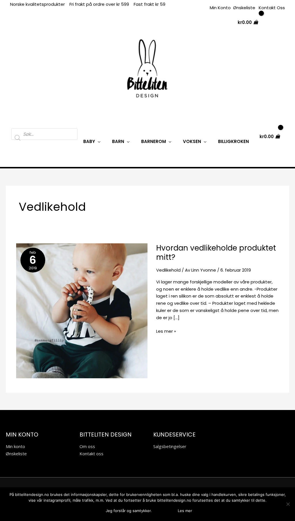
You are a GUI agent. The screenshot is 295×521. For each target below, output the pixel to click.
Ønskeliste (244, 8)
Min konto (15, 446)
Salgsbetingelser (169, 446)
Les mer (185, 510)
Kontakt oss (91, 453)
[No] (288, 504)
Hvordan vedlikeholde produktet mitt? (216, 252)
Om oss (87, 446)
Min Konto (220, 8)
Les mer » (166, 331)
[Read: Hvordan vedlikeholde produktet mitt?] (82, 310)
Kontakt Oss (272, 8)
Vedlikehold (168, 270)
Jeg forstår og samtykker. (129, 510)
